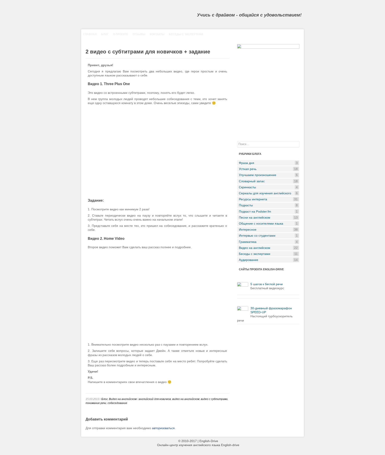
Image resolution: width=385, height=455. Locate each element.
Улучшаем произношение (268, 175)
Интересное (268, 229)
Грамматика (268, 242)
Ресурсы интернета (268, 199)
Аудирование (268, 260)
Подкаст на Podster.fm (268, 211)
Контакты (157, 34)
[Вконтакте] (376, 2)
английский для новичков (155, 399)
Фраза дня (268, 163)
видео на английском (185, 399)
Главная (90, 34)
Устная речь (268, 169)
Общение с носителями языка (268, 223)
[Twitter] (382, 2)
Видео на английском (123, 399)
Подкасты (268, 205)
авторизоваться (163, 428)
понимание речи (96, 403)
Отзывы (139, 34)
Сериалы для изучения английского (268, 193)
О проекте (120, 34)
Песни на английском (268, 217)
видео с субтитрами (214, 399)
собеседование (117, 403)
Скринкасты (268, 187)
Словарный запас (268, 181)
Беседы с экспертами (186, 34)
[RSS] (369, 2)
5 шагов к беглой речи (266, 284)
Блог (105, 34)
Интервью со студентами (268, 235)
